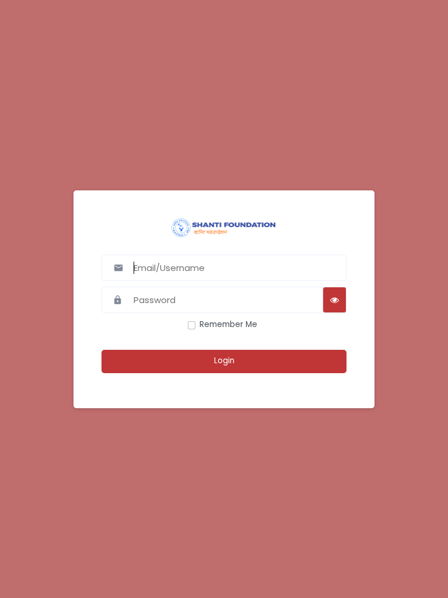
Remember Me (228, 324)
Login (224, 360)
